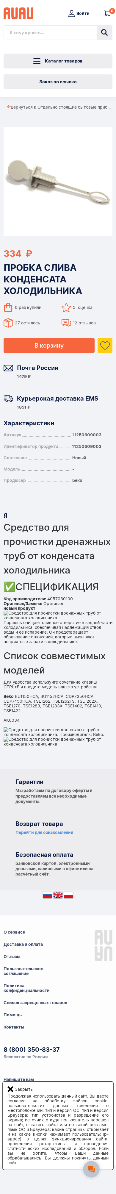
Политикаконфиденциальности (27, 988)
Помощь (13, 1014)
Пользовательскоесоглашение (23, 971)
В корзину (49, 345)
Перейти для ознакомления (44, 832)
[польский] (68, 896)
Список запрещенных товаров (35, 1002)
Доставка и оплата (23, 944)
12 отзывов (84, 323)
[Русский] (47, 896)
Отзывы (12, 956)
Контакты (14, 1027)
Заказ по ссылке (58, 82)
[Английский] (58, 896)
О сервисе (14, 932)
